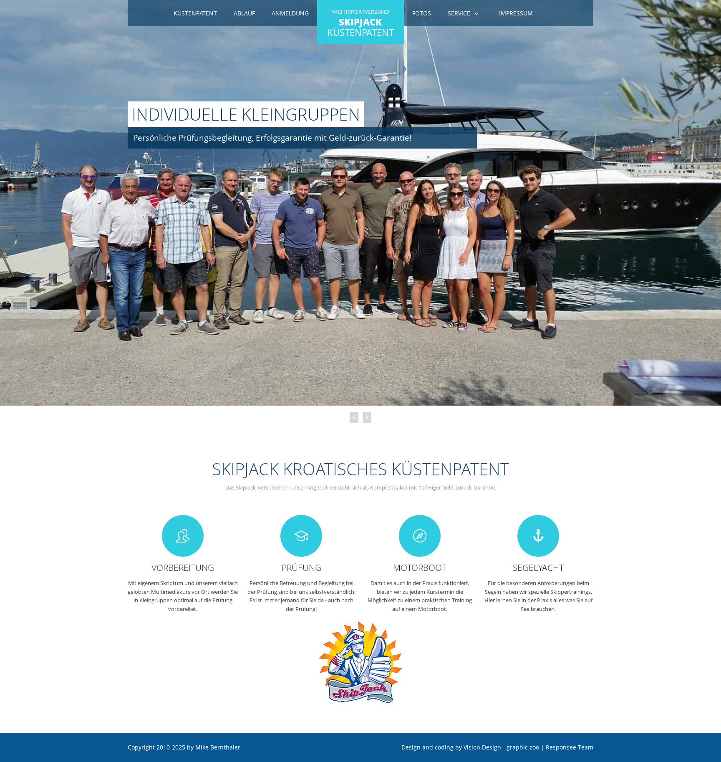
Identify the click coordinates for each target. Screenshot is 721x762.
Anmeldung (290, 13)
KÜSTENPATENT (360, 23)
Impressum (516, 13)
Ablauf (244, 13)
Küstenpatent (195, 13)
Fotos (421, 13)
